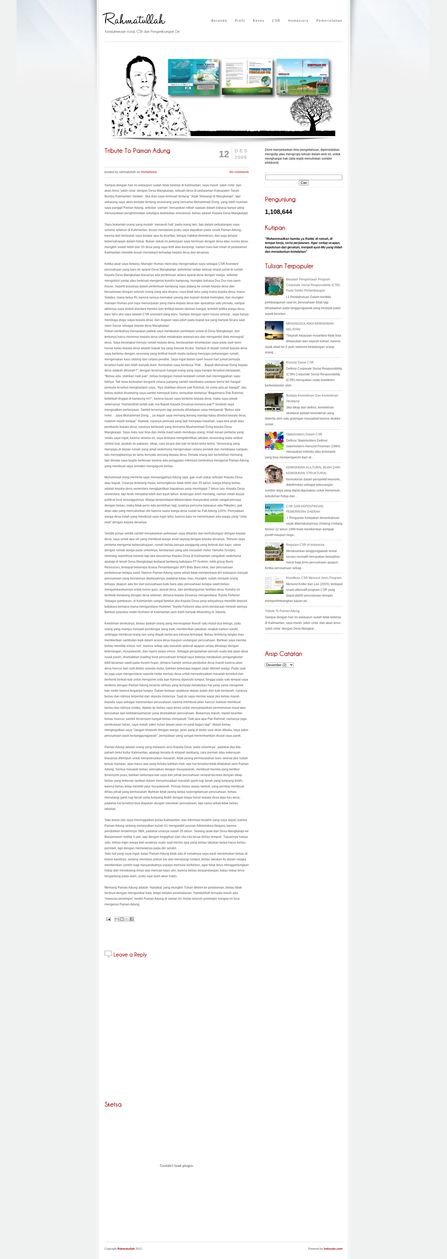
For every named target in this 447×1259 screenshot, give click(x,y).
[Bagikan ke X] (126, 919)
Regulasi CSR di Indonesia (305, 545)
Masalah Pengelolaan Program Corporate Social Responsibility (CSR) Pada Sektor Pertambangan (313, 285)
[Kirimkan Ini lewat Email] (117, 919)
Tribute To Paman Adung (282, 611)
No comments (239, 172)
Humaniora (298, 20)
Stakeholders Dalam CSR (304, 434)
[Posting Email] (108, 919)
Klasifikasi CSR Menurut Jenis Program (313, 578)
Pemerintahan (329, 20)
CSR (276, 20)
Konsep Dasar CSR (300, 362)
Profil (240, 20)
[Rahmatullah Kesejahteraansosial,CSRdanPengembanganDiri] (144, 21)
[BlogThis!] (121, 919)
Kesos (258, 20)
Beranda (219, 20)
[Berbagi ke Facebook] (131, 919)
